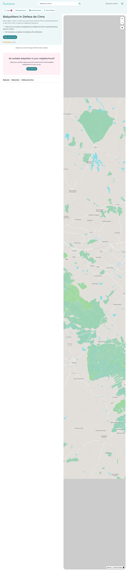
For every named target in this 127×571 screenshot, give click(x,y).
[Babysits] (9, 3)
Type (9, 10)
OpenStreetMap (118, 567)
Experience (21, 10)
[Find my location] (122, 27)
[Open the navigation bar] (122, 3)
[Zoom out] (122, 22)
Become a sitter (112, 3)
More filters (50, 10)
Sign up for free (10, 37)
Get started (31, 69)
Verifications (36, 10)
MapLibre (109, 567)
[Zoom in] (122, 18)
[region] (95, 292)
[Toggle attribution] (123, 567)
